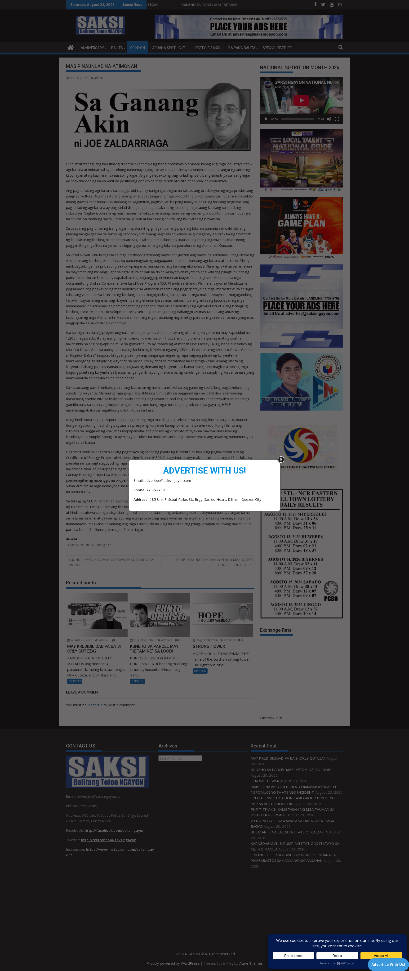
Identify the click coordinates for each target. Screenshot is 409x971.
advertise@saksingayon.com (168, 480)
